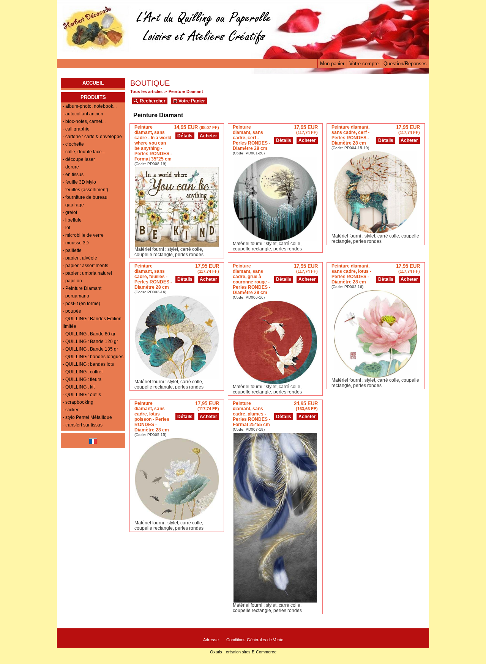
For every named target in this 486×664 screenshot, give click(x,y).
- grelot (70, 212)
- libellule (72, 220)
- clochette (73, 144)
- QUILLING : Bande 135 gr (90, 349)
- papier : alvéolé (80, 258)
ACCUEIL (93, 83)
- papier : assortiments (85, 265)
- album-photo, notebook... (90, 106)
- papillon (72, 280)
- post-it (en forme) (81, 303)
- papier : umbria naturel (87, 273)
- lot (66, 227)
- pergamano (76, 296)
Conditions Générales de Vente (254, 639)
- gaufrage (73, 205)
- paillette (72, 250)
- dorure (71, 167)
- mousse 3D (76, 242)
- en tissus (73, 174)
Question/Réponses (405, 63)
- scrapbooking (78, 402)
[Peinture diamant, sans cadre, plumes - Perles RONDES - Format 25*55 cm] (275, 600)
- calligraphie (76, 129)
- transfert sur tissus (83, 425)
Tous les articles (146, 91)
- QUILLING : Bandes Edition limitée (92, 322)
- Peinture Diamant (82, 288)
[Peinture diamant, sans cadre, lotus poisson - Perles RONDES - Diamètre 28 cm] (177, 518)
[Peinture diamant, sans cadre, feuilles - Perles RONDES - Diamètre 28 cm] (177, 377)
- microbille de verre (83, 235)
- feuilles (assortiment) (85, 189)
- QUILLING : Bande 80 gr (89, 334)
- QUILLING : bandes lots (88, 364)
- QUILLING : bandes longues (93, 356)
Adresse (211, 639)
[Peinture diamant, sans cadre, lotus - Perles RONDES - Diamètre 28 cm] (375, 375)
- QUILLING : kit (79, 387)
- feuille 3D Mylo (79, 182)
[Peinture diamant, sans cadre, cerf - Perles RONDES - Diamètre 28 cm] (275, 239)
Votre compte (364, 63)
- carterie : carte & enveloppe (92, 136)
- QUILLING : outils (82, 394)
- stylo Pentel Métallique (87, 417)
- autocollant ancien (83, 113)
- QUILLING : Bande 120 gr (90, 341)
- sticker (71, 409)
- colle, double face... (84, 151)
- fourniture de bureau (85, 197)
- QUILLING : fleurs (82, 379)
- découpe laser (79, 159)
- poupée (72, 311)
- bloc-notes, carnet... (84, 121)
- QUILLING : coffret (83, 371)
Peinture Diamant (186, 91)
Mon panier (332, 63)
